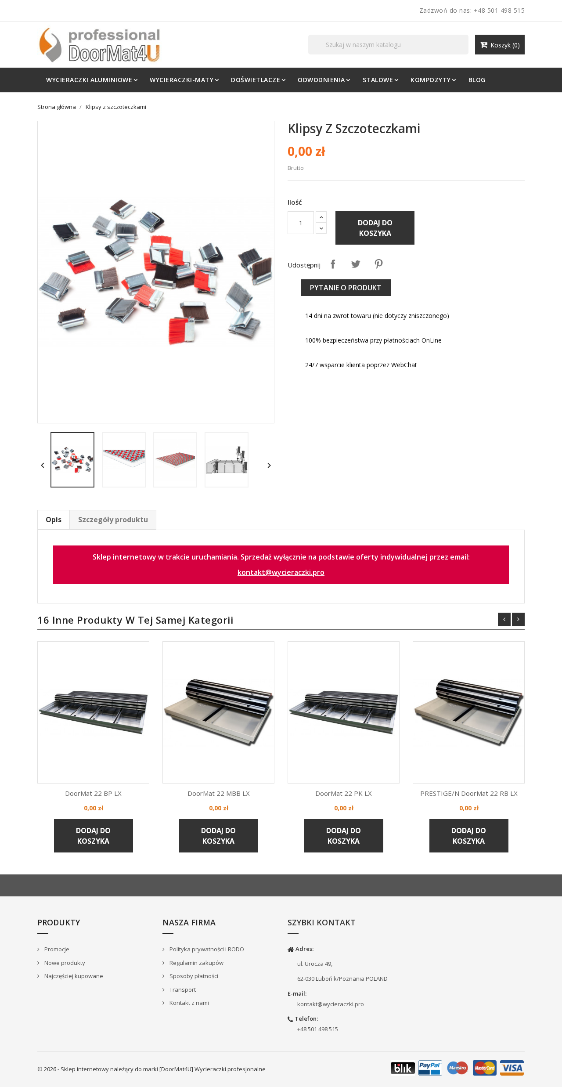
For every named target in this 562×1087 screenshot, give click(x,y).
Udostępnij (333, 264)
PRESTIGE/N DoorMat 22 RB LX (469, 793)
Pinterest (378, 264)
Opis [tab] (53, 519)
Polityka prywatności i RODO (206, 949)
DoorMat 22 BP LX (93, 793)
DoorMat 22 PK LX (343, 793)
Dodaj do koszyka (375, 228)
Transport (182, 989)
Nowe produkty (64, 963)
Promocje (56, 949)
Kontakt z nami (188, 1003)
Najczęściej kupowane (73, 976)
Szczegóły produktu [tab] (113, 519)
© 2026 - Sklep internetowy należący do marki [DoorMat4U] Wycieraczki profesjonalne (151, 1069)
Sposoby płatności (193, 976)
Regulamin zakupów (195, 963)
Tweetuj (355, 264)
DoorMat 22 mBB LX (218, 793)
